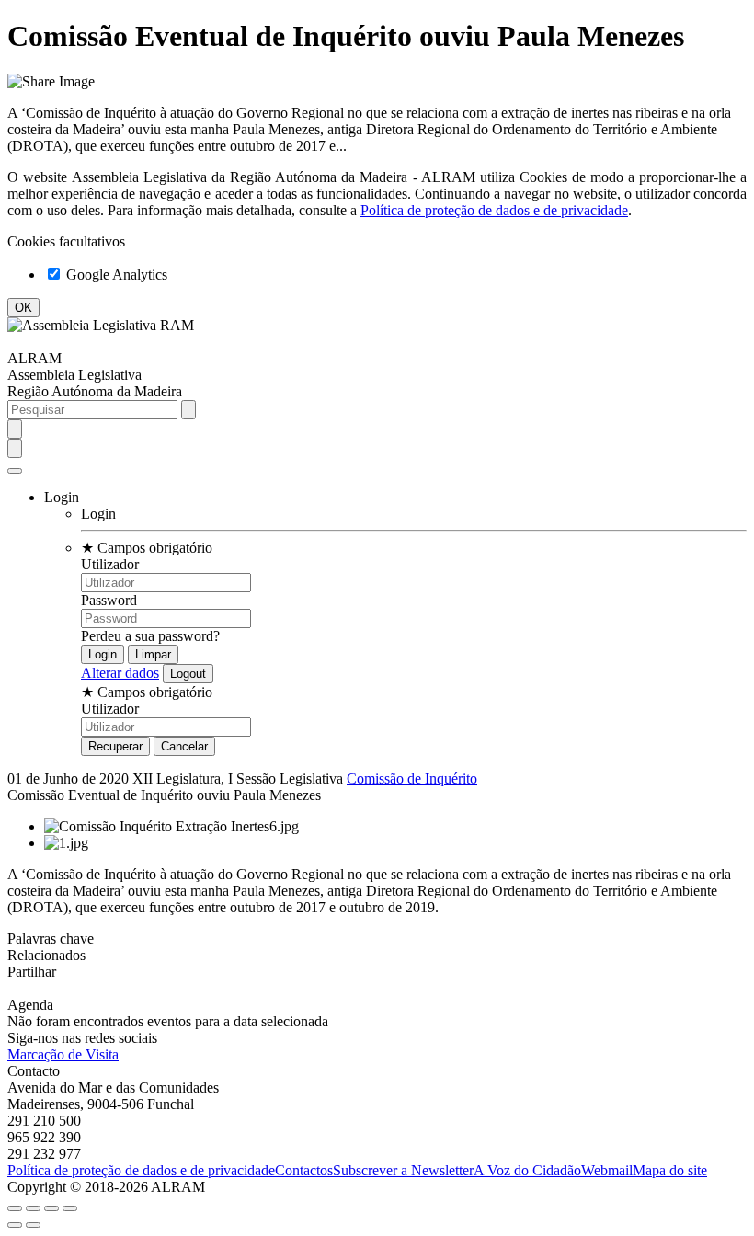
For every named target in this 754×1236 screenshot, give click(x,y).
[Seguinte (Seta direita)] (33, 1225)
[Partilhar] (33, 1208)
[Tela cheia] (51, 1208)
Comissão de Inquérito (412, 778)
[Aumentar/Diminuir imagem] (70, 1208)
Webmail (607, 1170)
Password (109, 600)
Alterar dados (120, 673)
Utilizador (110, 564)
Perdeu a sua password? (150, 636)
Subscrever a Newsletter (403, 1170)
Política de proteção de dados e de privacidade (494, 210)
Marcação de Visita (63, 1054)
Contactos (304, 1170)
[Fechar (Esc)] (14, 1208)
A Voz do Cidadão (527, 1170)
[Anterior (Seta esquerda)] (14, 1225)
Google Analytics (115, 274)
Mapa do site (670, 1170)
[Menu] (14, 471)
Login (98, 513)
